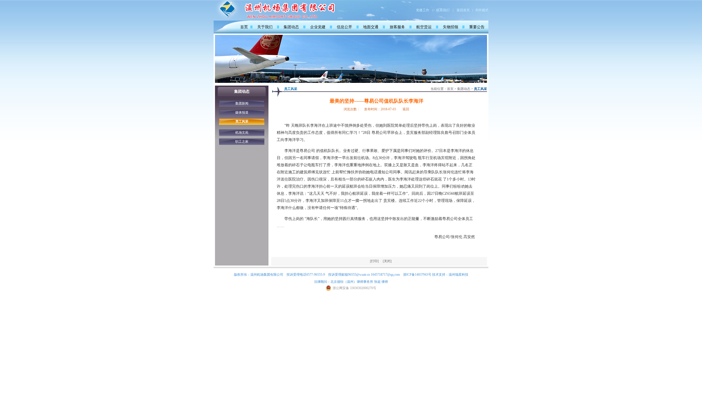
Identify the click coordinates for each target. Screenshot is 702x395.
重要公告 (477, 27)
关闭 (387, 261)
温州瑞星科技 (458, 274)
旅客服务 (397, 27)
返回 (406, 109)
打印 (374, 261)
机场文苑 (241, 132)
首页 (244, 27)
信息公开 (344, 27)
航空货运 (424, 27)
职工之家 (241, 141)
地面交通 (370, 27)
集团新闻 (241, 103)
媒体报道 (241, 112)
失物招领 (450, 27)
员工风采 (241, 121)
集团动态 (291, 27)
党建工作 (422, 10)
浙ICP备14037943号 (417, 274)
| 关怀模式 (480, 10)
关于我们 (265, 27)
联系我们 (442, 10)
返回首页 (463, 10)
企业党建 (317, 27)
